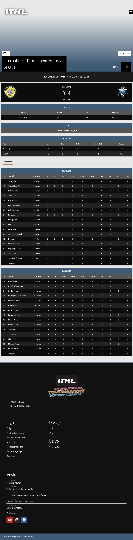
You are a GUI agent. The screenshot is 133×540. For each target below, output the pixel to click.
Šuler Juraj (12, 253)
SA (102, 176)
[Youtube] (9, 520)
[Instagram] (17, 520)
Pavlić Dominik (13, 349)
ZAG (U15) (6, 154)
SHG (82, 176)
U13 (126, 67)
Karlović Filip (13, 305)
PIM (62, 176)
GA (110, 176)
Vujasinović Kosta (15, 258)
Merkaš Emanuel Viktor (17, 296)
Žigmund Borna (14, 315)
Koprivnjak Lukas (14, 248)
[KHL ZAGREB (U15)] (108, 92)
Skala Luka (12, 339)
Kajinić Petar (13, 200)
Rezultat (8, 161)
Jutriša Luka (12, 195)
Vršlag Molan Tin (14, 186)
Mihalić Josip (13, 320)
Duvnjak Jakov (13, 244)
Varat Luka (12, 181)
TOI (127, 176)
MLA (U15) (6, 149)
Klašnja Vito (12, 219)
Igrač (11, 176)
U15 (115, 67)
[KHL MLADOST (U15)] (25, 92)
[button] (131, 12)
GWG (92, 176)
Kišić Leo (11, 215)
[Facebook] (24, 520)
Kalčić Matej (12, 281)
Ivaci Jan (11, 239)
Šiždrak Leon (13, 329)
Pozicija (36, 176)
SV (118, 176)
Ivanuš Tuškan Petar (15, 286)
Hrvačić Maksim (14, 300)
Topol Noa (12, 334)
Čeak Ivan (12, 229)
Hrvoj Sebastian (14, 205)
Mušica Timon (13, 310)
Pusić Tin (11, 224)
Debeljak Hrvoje (14, 210)
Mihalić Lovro (13, 324)
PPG (72, 176)
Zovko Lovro (13, 291)
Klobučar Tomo (14, 344)
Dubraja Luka (13, 191)
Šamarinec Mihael (15, 234)
